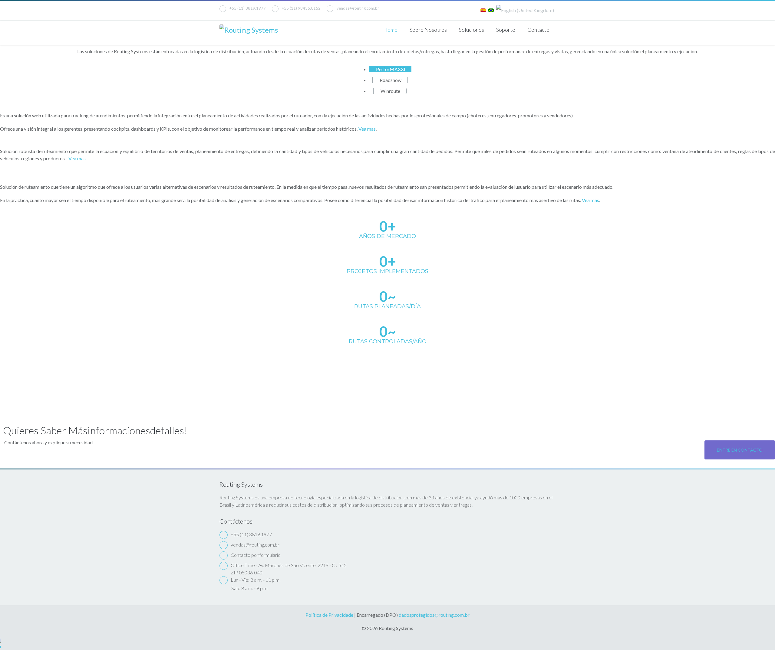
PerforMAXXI (390, 69)
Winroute (390, 91)
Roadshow (390, 80)
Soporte (505, 29)
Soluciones (471, 29)
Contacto (538, 29)
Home (390, 29)
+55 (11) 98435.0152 (301, 8)
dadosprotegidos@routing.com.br (434, 615)
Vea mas (367, 129)
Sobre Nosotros (428, 29)
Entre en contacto (740, 449)
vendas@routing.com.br (358, 8)
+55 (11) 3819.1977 (247, 8)
